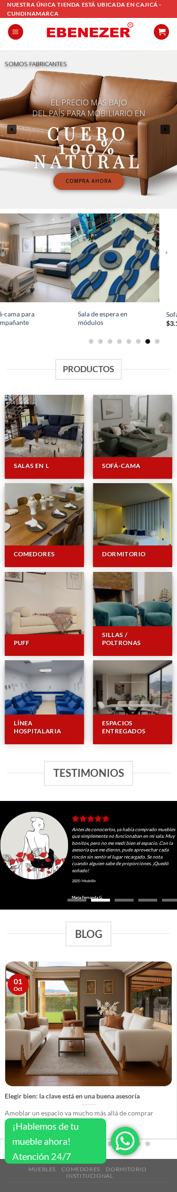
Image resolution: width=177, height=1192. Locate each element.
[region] (88, 129)
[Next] (169, 258)
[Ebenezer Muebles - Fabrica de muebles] (88, 31)
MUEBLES (42, 1169)
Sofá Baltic (111, 314)
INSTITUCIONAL (89, 1175)
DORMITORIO (126, 1169)
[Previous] (8, 258)
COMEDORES (80, 1169)
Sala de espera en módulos (32, 318)
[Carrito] (161, 32)
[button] (12, 129)
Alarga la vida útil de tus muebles (56, 1095)
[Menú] (15, 32)
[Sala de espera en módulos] (44, 257)
